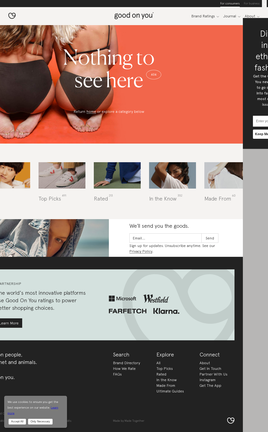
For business (252, 3)
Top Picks (164, 368)
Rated (161, 374)
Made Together (134, 420)
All (158, 363)
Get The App (210, 385)
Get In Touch (210, 368)
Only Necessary (40, 421)
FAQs (117, 374)
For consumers (230, 3)
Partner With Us (213, 374)
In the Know (166, 380)
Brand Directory (126, 363)
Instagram (208, 380)
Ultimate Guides (170, 391)
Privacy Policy (140, 251)
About (205, 363)
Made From (165, 385)
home (91, 111)
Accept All (17, 421)
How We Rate (124, 368)
